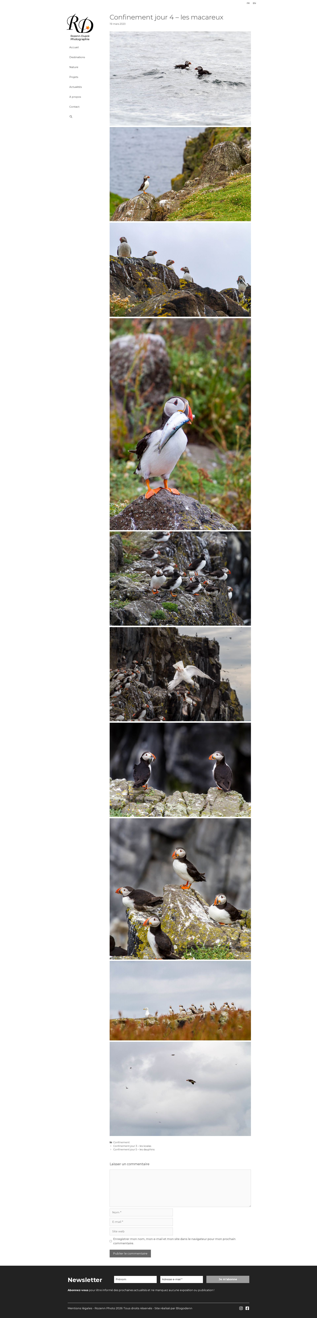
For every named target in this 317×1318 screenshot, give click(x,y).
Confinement (121, 1142)
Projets (73, 77)
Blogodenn (184, 1308)
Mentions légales (80, 1308)
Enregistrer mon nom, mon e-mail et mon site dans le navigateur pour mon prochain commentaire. (174, 1241)
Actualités (75, 86)
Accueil (74, 47)
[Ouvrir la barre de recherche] (84, 117)
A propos (75, 96)
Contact (74, 106)
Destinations (77, 57)
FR (248, 3)
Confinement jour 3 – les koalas (132, 1146)
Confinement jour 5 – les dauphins (134, 1149)
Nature (73, 67)
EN (254, 3)
